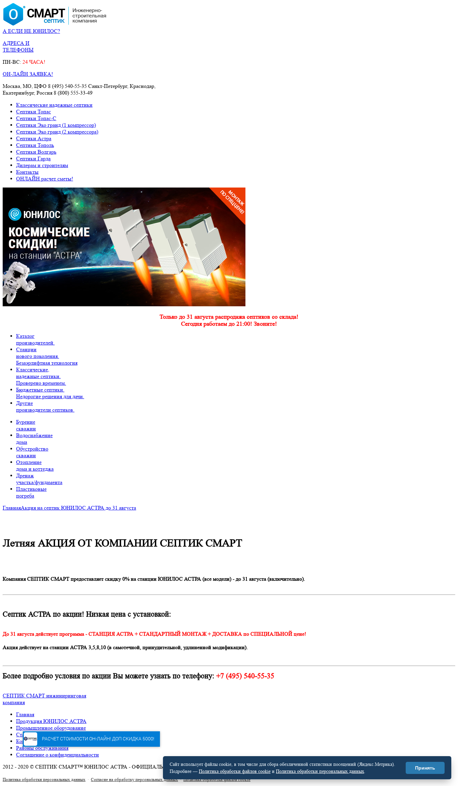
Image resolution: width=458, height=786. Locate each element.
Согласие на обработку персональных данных (134, 779)
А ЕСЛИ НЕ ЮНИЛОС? (31, 31)
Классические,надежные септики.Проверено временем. (41, 376)
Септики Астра (33, 138)
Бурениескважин (26, 425)
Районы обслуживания (42, 748)
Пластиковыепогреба (31, 492)
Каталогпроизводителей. (35, 339)
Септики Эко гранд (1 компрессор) (56, 125)
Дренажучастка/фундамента (39, 478)
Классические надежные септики (54, 105)
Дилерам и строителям (42, 165)
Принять (425, 768)
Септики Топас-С (36, 118)
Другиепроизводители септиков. (45, 406)
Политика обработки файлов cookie (216, 779)
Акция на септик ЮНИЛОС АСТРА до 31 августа (78, 508)
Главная (12, 508)
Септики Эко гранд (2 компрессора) (57, 131)
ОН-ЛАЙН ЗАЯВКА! (28, 74)
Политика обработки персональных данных (44, 779)
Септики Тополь (35, 145)
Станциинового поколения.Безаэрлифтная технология (46, 356)
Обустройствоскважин (32, 452)
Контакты (27, 172)
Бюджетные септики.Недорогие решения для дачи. (50, 393)
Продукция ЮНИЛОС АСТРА (51, 721)
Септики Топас (33, 111)
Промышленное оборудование (51, 728)
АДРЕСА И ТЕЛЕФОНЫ (18, 46)
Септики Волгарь (36, 152)
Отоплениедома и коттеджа (35, 465)
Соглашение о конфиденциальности (57, 754)
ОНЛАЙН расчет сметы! (44, 178)
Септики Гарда (33, 158)
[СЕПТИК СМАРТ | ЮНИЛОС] (55, 24)
